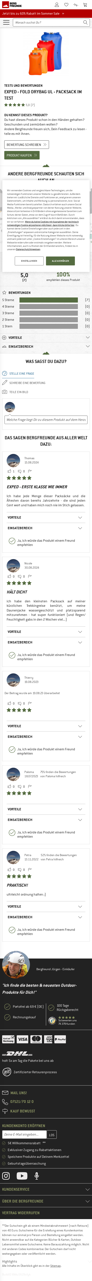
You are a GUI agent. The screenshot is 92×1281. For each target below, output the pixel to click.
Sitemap (55, 1266)
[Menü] (6, 22)
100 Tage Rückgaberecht (68, 1007)
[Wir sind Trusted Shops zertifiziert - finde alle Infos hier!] (52, 1021)
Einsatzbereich (20, 528)
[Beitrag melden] (30, 471)
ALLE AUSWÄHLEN (60, 261)
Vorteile (14, 517)
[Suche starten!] (85, 23)
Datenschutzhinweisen (28, 249)
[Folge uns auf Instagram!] (9, 1177)
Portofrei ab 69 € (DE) (28, 1007)
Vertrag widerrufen (21, 1212)
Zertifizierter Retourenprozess (35, 1072)
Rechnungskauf (24, 1017)
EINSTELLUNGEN (29, 261)
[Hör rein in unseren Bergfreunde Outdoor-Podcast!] (39, 1177)
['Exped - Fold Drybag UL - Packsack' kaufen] (46, 54)
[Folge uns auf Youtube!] (25, 1177)
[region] (46, 226)
